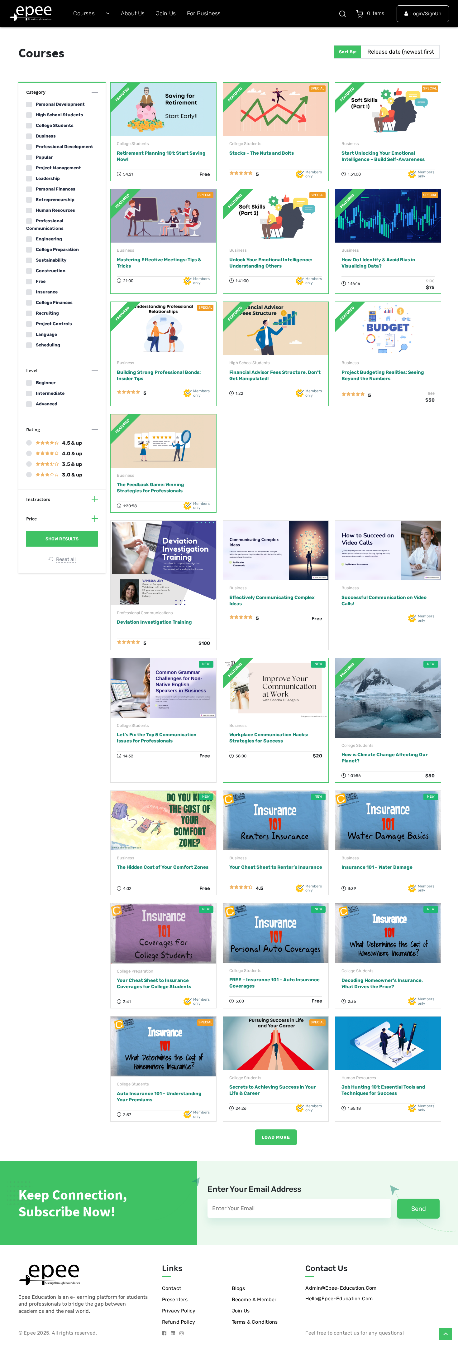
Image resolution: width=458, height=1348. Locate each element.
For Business (204, 13)
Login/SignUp (425, 14)
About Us (133, 13)
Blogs (238, 1288)
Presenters (175, 1299)
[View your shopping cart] (361, 13)
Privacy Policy (179, 1311)
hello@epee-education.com (339, 1299)
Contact (171, 1288)
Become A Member (254, 1299)
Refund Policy (178, 1322)
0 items (377, 13)
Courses (83, 13)
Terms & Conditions (255, 1322)
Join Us (166, 13)
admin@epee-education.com (340, 1288)
